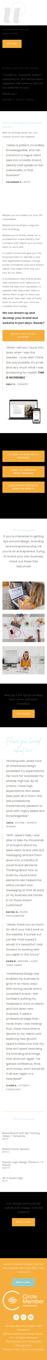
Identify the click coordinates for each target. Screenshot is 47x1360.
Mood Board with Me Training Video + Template (21, 1134)
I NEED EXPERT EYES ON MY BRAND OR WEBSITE (23, 487)
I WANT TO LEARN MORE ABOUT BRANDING (23, 472)
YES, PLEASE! (23, 713)
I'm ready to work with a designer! (23, 456)
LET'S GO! (12, 43)
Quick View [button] (23, 1126)
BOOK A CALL (23, 1222)
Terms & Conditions (32, 1349)
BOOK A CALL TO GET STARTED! (23, 335)
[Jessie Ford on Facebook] (16, 1317)
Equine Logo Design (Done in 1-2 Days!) (22, 1163)
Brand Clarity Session (16, 1149)
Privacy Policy (11, 1349)
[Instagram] (23, 1317)
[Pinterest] (31, 1317)
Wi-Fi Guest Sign (12, 1178)
